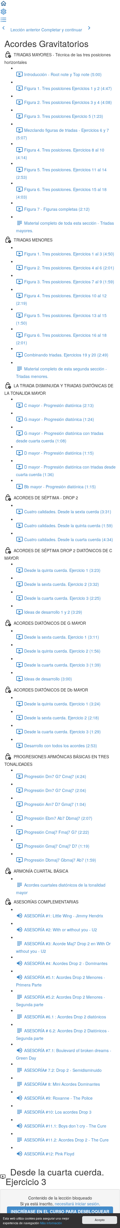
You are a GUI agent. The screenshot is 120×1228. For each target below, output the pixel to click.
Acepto (100, 1220)
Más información (51, 1223)
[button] (3, 5)
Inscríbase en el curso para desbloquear (60, 1211)
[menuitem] (3, 13)
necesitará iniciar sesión (77, 1204)
